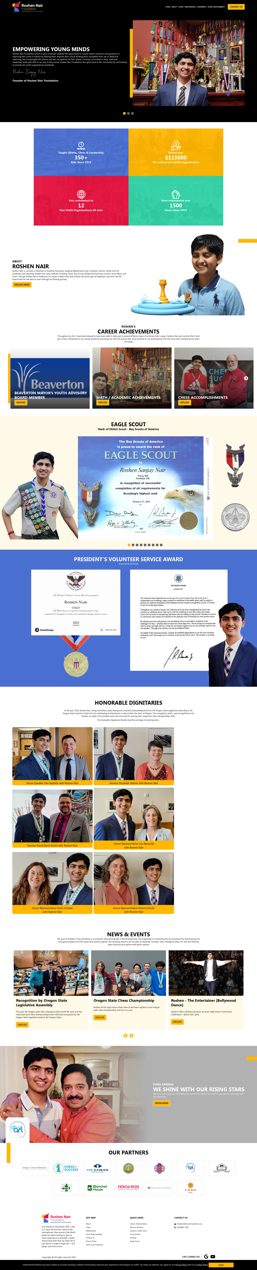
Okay (221, 1265)
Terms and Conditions (94, 1245)
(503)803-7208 (182, 1227)
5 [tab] (145, 545)
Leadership (201, 7)
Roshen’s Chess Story (138, 1231)
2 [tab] (128, 113)
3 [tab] (132, 113)
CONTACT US (236, 6)
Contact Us (90, 1238)
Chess (181, 7)
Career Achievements (138, 1224)
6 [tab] (149, 545)
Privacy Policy (91, 1241)
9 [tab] (161, 545)
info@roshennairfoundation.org (189, 1224)
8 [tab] (157, 545)
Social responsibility (216, 7)
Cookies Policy (201, 1265)
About (174, 7)
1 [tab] (124, 113)
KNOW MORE (161, 1103)
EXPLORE (21, 402)
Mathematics (190, 7)
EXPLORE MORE (21, 284)
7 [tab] (153, 545)
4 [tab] (141, 545)
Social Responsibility (94, 1234)
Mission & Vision (136, 1227)
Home (167, 7)
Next (246, 378)
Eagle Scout (134, 1241)
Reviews (133, 1238)
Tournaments (135, 1234)
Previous (125, 1036)
